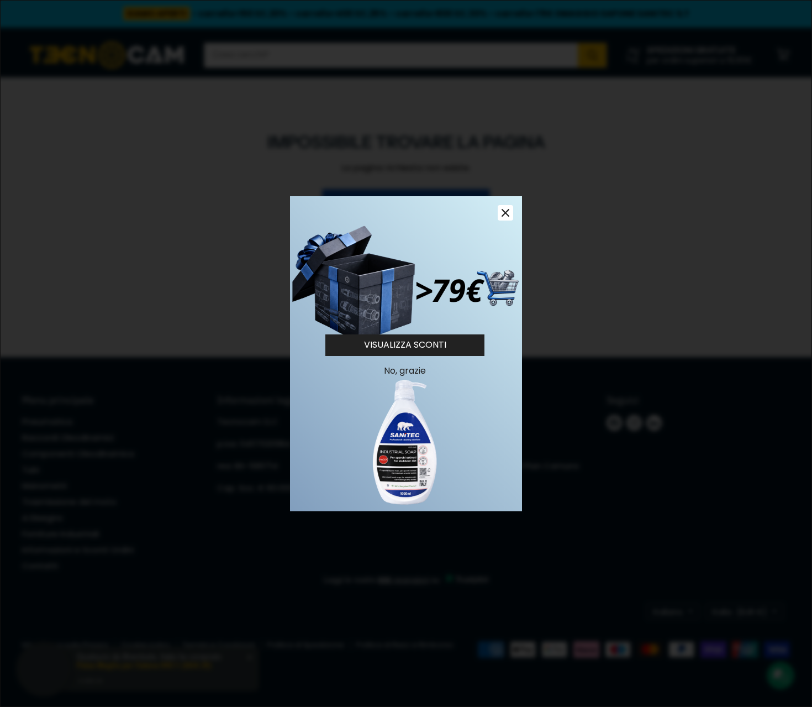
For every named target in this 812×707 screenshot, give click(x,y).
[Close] (505, 213)
